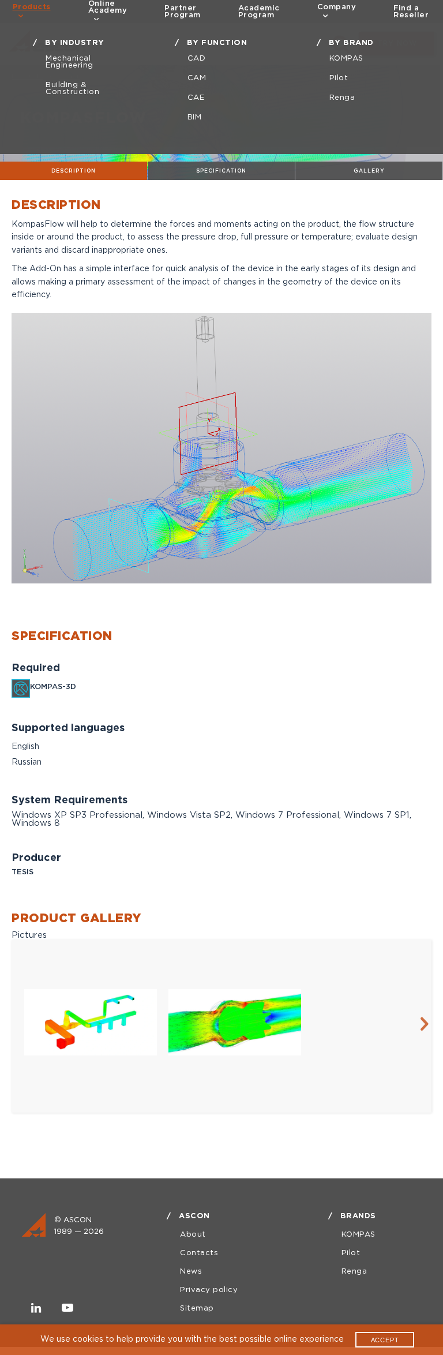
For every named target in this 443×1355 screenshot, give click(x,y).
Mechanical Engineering (69, 62)
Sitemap (197, 1308)
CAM (197, 78)
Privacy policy (209, 1290)
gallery (369, 171)
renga (342, 98)
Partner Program (182, 11)
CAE (196, 98)
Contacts (199, 1253)
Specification (221, 171)
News (191, 1271)
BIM (194, 117)
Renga (354, 1271)
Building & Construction (72, 88)
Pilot (338, 78)
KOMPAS (346, 58)
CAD (196, 58)
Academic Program (259, 11)
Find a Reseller (411, 11)
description (73, 171)
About (193, 1235)
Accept (385, 1340)
